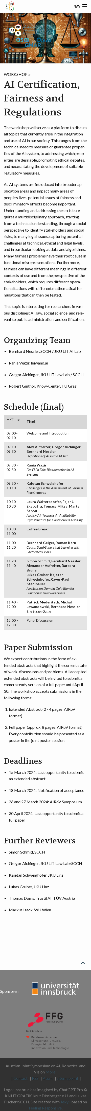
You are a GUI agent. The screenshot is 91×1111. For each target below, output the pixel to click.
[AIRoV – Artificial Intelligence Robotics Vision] (35, 41)
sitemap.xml (67, 1078)
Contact (20, 1078)
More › (51, 1071)
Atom (48, 1078)
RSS (35, 1078)
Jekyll (65, 1101)
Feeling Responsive (45, 1107)
